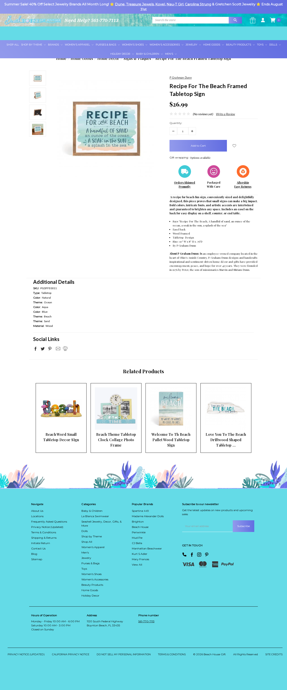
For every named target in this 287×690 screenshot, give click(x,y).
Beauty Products (239, 44)
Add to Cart (54, 421)
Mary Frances (140, 559)
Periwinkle (139, 532)
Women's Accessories (165, 44)
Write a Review (225, 114)
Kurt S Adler (139, 553)
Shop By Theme (32, 44)
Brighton (138, 521)
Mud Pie (137, 537)
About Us (37, 510)
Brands (54, 44)
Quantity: (176, 123)
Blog (34, 553)
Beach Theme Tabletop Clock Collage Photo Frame (116, 439)
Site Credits (274, 654)
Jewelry (192, 44)
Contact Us (38, 548)
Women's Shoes (133, 44)
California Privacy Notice (70, 654)
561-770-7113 (146, 621)
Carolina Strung (198, 4)
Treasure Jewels (140, 4)
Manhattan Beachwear (147, 548)
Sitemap (36, 559)
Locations (37, 516)
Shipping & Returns (44, 537)
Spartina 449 (140, 510)
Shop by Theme (91, 536)
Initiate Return (40, 543)
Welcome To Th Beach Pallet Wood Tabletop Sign (171, 439)
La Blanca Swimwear (95, 516)
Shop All (13, 44)
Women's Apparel (78, 44)
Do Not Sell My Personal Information (124, 654)
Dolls (273, 44)
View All (137, 564)
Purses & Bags (106, 44)
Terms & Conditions (43, 532)
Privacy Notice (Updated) (47, 527)
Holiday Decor (120, 53)
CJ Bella (137, 543)
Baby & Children (148, 53)
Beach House (140, 527)
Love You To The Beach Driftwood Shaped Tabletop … (226, 439)
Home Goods (212, 44)
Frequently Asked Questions (49, 521)
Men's (169, 53)
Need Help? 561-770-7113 (91, 20)
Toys (260, 44)
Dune (120, 4)
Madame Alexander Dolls (148, 516)
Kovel (160, 4)
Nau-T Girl (175, 4)
